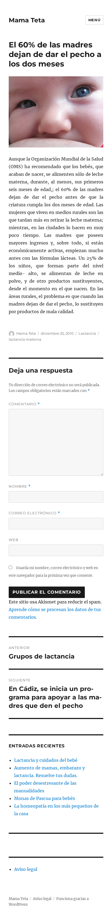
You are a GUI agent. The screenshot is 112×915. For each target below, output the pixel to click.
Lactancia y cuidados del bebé (45, 760)
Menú (94, 20)
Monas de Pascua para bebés (44, 798)
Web (13, 539)
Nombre (20, 486)
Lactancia (87, 333)
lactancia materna (25, 339)
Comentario (24, 404)
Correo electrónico (34, 513)
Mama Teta (27, 20)
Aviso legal (25, 869)
